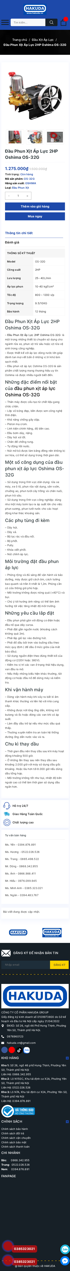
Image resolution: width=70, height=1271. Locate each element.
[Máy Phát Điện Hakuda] (18, 932)
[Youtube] (12, 1050)
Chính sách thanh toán (15, 1146)
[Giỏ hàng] (63, 25)
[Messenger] (65, 1260)
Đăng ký (59, 964)
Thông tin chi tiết (19, 233)
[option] (15, 137)
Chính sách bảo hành (14, 1128)
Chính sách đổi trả (12, 1133)
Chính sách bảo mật (14, 1142)
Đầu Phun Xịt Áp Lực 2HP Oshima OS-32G (33, 334)
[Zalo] (26, 1050)
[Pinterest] (19, 1050)
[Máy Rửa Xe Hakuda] (52, 932)
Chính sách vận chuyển (16, 1137)
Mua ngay (35, 216)
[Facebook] (4, 1050)
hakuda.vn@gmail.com (21, 1042)
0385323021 (24, 1262)
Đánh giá (12, 242)
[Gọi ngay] (8, 1246)
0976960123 (15, 1036)
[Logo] (35, 9)
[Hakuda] (35, 995)
